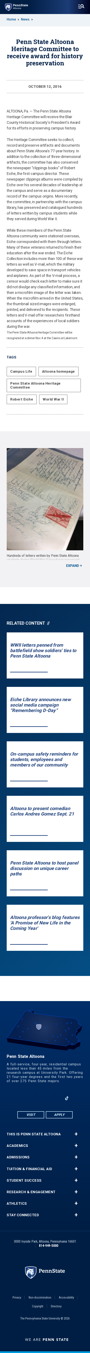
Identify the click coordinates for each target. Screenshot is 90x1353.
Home (11, 19)
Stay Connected (23, 1215)
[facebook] (23, 1098)
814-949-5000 (48, 1246)
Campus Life (21, 371)
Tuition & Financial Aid (29, 1169)
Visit (30, 1115)
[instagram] (34, 1098)
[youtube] (45, 1098)
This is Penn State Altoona (34, 1134)
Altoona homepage (58, 371)
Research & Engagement (31, 1192)
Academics (17, 1146)
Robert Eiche (21, 399)
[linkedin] (56, 1098)
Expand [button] (72, 566)
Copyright (37, 1306)
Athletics (17, 1204)
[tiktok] (67, 1098)
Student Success (24, 1180)
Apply (59, 1115)
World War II (53, 399)
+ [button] (76, 1134)
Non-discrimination (40, 1297)
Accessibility (66, 1297)
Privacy (17, 1297)
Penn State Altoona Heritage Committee (35, 385)
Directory (56, 1306)
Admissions (18, 1157)
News (25, 19)
